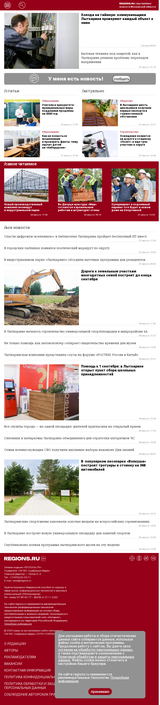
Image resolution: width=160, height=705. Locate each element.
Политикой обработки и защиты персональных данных (96, 658)
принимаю (100, 691)
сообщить (121, 79)
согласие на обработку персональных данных (95, 650)
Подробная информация (18, 623)
